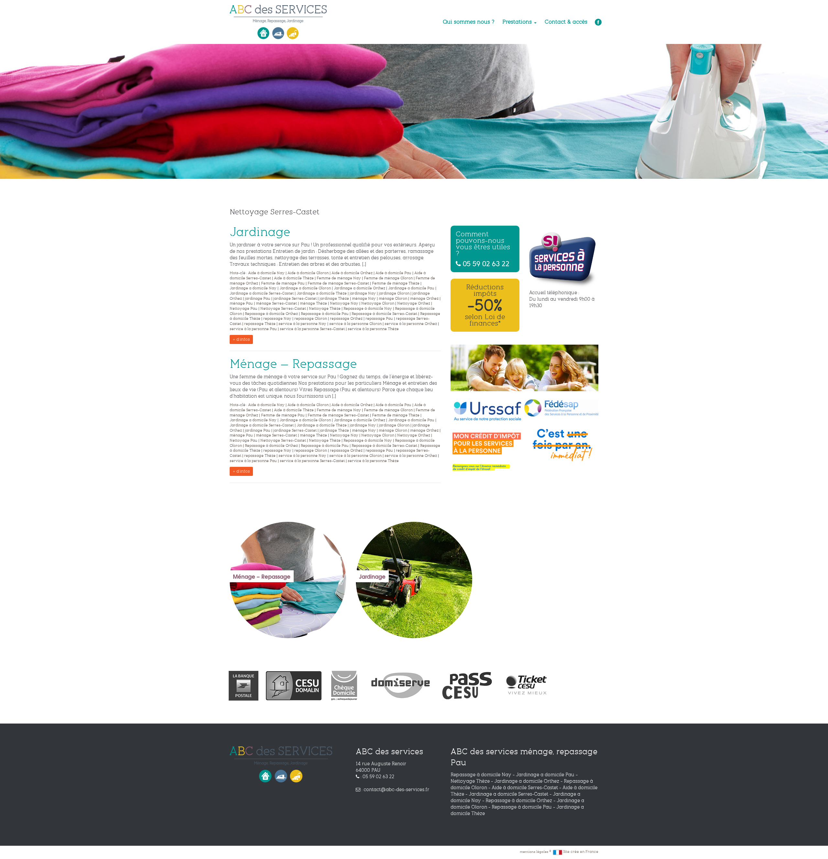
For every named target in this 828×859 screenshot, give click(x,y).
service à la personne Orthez (411, 324)
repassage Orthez (346, 319)
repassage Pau (379, 319)
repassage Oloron (310, 319)
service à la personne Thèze (373, 329)
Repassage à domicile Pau (325, 314)
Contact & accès (566, 22)
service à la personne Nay (302, 324)
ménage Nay (364, 298)
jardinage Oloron (394, 293)
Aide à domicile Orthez (352, 273)
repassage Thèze (260, 324)
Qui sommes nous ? (468, 22)
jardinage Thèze (334, 298)
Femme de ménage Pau (283, 283)
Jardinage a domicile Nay (253, 288)
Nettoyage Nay (344, 303)
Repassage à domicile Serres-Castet (384, 314)
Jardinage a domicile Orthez (359, 288)
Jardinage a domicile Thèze (322, 293)
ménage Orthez (424, 298)
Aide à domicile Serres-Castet (525, 787)
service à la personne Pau (253, 329)
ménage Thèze (313, 303)
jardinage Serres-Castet (295, 298)
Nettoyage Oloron (377, 303)
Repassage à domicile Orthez (271, 314)
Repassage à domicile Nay (367, 308)
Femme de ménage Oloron (388, 278)
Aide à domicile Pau (393, 273)
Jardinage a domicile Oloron (305, 288)
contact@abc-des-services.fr (396, 789)
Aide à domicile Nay (266, 273)
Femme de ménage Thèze (395, 283)
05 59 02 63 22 (485, 263)
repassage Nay (277, 319)
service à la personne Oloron (355, 324)
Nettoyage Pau (243, 308)
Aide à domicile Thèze (294, 278)
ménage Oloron (393, 298)
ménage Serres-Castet (276, 303)
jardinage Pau (257, 298)
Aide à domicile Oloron (308, 273)
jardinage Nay (363, 293)
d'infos (242, 339)
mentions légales (534, 852)
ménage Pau (241, 303)
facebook (597, 22)
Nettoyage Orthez (413, 303)
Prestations (517, 22)
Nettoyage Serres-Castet (283, 308)
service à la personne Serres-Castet (312, 329)
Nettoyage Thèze (325, 308)
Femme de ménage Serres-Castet (338, 283)
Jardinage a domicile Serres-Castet (262, 293)
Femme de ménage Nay (339, 278)
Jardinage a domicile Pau (411, 288)
